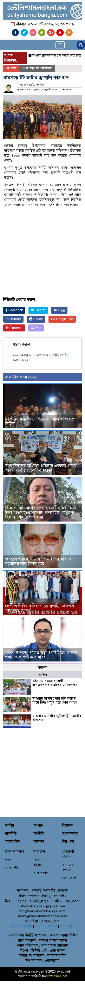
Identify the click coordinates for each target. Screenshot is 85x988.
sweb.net (60, 976)
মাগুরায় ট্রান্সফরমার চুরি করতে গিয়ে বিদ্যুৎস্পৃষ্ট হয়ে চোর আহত (54, 700)
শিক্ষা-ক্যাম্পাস (14, 851)
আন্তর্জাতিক (12, 841)
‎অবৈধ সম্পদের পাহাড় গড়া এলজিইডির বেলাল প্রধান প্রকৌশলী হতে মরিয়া (41, 655)
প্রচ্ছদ (12, 68)
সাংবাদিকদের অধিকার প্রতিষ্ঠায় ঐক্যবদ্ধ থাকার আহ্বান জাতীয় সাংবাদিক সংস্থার (41, 468)
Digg (61, 310)
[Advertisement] (42, 238)
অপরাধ (30, 68)
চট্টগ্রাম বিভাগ (44, 68)
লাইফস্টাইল (70, 833)
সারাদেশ (39, 851)
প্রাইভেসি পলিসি (21, 926)
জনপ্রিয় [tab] (42, 675)
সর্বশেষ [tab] (42, 667)
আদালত (38, 841)
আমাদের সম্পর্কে (46, 926)
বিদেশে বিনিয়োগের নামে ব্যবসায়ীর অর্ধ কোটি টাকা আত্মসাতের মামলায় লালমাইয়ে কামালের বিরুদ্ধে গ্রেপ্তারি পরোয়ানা (40, 512)
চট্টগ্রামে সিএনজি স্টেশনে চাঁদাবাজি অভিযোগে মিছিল (40, 421)
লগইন (64, 355)
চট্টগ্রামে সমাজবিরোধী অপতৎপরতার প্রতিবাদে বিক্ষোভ (55, 683)
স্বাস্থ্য (8, 860)
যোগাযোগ (69, 878)
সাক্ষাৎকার (40, 873)
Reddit (37, 319)
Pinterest (15, 328)
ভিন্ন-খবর (68, 841)
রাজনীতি (11, 833)
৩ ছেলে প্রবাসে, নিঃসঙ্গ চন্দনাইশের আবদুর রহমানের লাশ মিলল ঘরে (38, 561)
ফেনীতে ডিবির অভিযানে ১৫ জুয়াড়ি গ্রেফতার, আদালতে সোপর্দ (40, 608)
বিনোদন (67, 825)
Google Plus (64, 319)
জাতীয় (9, 825)
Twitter (40, 310)
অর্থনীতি (38, 833)
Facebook (15, 310)
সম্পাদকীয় (12, 868)
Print (37, 328)
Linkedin (14, 319)
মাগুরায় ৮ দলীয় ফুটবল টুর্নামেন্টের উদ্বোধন (56, 718)
